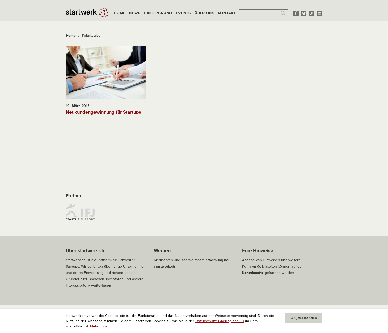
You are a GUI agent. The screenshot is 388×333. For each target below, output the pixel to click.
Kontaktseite (253, 273)
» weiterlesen (99, 285)
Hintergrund (158, 13)
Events (183, 13)
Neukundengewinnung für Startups (103, 112)
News (134, 13)
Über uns (204, 13)
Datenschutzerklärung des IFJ (219, 321)
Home (119, 13)
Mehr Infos (98, 326)
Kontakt (227, 13)
